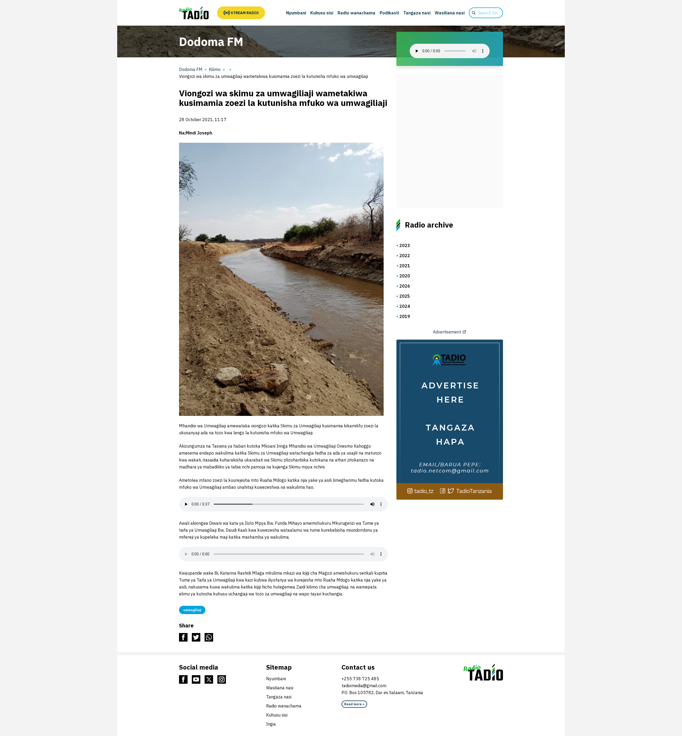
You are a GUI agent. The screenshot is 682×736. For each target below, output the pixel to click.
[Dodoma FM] (194, 12)
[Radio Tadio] (483, 672)
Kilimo (215, 69)
